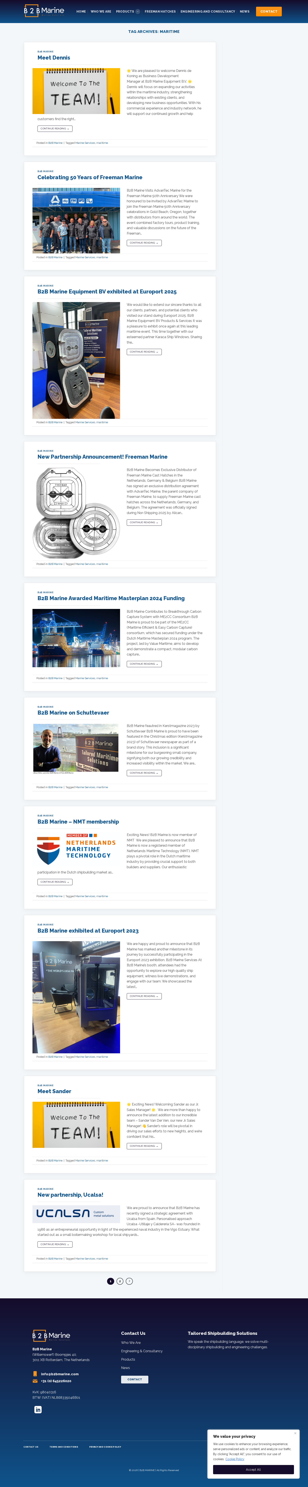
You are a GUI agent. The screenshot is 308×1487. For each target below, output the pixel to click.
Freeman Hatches (160, 11)
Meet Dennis (54, 57)
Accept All (253, 1469)
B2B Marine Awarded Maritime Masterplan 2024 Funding (111, 598)
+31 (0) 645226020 (56, 1381)
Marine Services (85, 142)
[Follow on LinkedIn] (38, 1410)
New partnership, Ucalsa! (70, 1195)
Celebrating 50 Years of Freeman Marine (90, 177)
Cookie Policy (234, 1459)
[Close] (295, 1433)
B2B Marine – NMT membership (78, 822)
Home (81, 11)
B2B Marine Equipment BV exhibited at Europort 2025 (107, 291)
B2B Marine (46, 51)
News (245, 11)
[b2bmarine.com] (45, 11)
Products (125, 11)
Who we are (101, 11)
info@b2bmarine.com (60, 1374)
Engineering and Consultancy (208, 11)
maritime (102, 142)
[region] (253, 1454)
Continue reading (55, 128)
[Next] (129, 1281)
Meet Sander (54, 1091)
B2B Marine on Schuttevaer (73, 713)
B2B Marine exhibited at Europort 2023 (88, 931)
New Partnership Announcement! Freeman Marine (103, 457)
